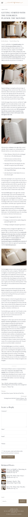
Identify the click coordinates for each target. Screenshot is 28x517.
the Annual (16, 370)
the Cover (10, 370)
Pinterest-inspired (20, 355)
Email (3, 436)
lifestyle (6, 383)
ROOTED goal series (11, 245)
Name (3, 429)
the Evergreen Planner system (13, 46)
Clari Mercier (5, 41)
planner (9, 385)
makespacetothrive (13, 383)
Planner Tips (16, 41)
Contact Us (14, 512)
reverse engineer (15, 237)
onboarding (4, 385)
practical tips (14, 385)
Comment (4, 411)
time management (22, 385)
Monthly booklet (17, 44)
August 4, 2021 (4, 9)
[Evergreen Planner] (14, 3)
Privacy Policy (14, 510)
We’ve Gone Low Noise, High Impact (14, 511)
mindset (20, 383)
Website (3, 443)
